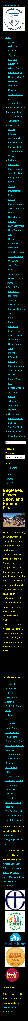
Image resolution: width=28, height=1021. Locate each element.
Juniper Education (11, 864)
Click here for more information (13, 1007)
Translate (12, 468)
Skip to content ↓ (11, 5)
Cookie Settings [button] (16, 877)
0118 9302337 (10, 835)
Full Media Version (12, 868)
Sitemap (7, 872)
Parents (9, 479)
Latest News (11, 483)
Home (8, 474)
